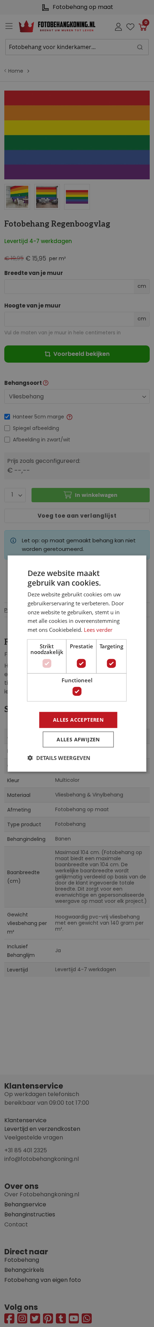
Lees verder (98, 629)
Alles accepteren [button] (78, 719)
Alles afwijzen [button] (78, 739)
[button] (59, 758)
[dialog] (77, 663)
